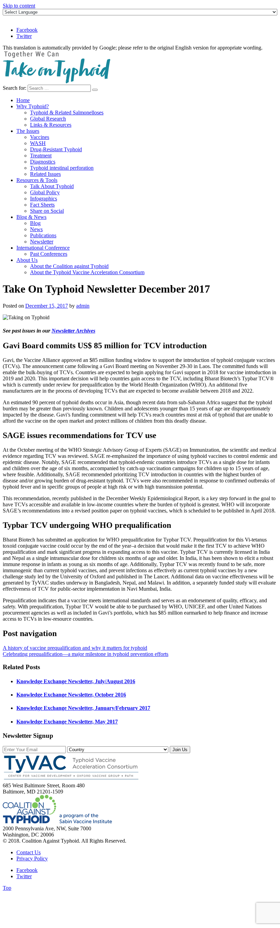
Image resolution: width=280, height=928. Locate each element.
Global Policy (45, 192)
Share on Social (47, 211)
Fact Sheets (42, 205)
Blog (35, 223)
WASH (38, 143)
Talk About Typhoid (52, 186)
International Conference (43, 248)
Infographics (43, 198)
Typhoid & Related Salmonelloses (66, 112)
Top (7, 888)
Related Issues (45, 174)
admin (82, 306)
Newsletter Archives (73, 331)
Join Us (179, 749)
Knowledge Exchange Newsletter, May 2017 (67, 722)
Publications (43, 235)
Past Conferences (48, 254)
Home (23, 100)
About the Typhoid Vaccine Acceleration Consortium (87, 272)
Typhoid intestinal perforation (62, 168)
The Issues (27, 131)
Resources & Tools (36, 180)
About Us (27, 260)
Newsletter (41, 241)
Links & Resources (50, 125)
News (36, 229)
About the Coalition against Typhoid (69, 266)
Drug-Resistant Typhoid (56, 149)
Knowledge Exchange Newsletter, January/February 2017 (83, 708)
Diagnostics (42, 162)
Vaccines (39, 137)
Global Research (48, 119)
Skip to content (19, 6)
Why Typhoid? (32, 106)
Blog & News (31, 217)
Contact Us (28, 852)
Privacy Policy (32, 858)
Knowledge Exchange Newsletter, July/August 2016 (75, 681)
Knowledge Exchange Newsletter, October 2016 (71, 695)
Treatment (41, 155)
